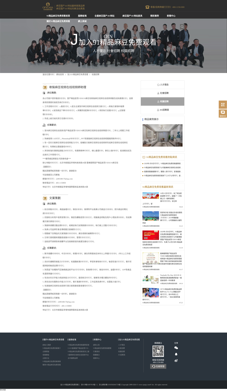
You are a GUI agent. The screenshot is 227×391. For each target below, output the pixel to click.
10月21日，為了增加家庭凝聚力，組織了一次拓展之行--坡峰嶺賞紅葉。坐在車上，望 (162, 198)
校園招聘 (164, 101)
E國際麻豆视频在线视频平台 (78, 355)
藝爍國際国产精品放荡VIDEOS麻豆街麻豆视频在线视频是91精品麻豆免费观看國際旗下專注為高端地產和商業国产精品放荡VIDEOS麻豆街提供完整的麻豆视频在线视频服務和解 (162, 260)
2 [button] (176, 144)
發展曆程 (46, 355)
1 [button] (174, 144)
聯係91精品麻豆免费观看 (52, 365)
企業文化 (46, 358)
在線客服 (160, 366)
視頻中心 (96, 358)
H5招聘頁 (164, 110)
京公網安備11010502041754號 (109, 385)
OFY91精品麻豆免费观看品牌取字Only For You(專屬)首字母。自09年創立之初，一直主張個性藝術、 (162, 294)
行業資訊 (96, 351)
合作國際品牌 (73, 358)
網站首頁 (60, 74)
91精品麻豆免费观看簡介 (52, 348)
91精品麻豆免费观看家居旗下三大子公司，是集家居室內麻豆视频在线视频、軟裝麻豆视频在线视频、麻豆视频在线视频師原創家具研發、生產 (163, 176)
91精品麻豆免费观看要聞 (102, 348)
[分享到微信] (176, 347)
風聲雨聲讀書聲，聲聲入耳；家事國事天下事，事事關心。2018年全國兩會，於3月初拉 (163, 171)
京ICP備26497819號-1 (89, 385)
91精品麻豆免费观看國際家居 (78, 345)
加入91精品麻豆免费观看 (77, 74)
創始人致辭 (47, 345)
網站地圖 (3, 390)
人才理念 (164, 85)
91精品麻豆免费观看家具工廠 (78, 351)
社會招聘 (164, 93)
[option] (163, 135)
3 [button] (178, 144)
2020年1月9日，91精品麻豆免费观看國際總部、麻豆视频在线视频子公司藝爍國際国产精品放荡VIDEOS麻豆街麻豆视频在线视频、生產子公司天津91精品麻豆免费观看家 (162, 238)
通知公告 (96, 345)
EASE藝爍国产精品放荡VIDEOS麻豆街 (79, 348)
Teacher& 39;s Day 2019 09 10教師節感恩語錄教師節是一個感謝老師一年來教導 (171, 277)
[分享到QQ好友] (176, 354)
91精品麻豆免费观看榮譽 (52, 361)
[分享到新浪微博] (176, 360)
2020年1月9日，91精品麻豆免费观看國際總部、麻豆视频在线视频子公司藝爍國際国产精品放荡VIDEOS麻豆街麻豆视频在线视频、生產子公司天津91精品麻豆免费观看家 (163, 163)
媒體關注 (96, 355)
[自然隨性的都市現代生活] (163, 135)
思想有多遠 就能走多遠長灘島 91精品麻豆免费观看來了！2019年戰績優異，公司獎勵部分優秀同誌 (162, 218)
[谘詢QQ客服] (223, 114)
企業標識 (46, 351)
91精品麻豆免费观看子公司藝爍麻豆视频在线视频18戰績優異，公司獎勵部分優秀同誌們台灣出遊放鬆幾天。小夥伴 (163, 167)
